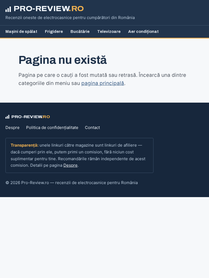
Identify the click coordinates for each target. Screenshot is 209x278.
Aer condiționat (143, 31)
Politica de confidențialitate (52, 127)
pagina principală (102, 83)
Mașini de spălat (21, 31)
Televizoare (109, 31)
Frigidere (54, 31)
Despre (12, 127)
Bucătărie (80, 31)
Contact (92, 127)
